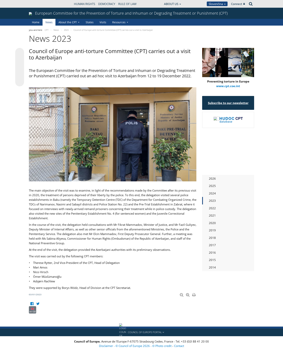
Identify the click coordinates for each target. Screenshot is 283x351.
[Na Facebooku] (32, 304)
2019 (212, 230)
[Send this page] (20, 82)
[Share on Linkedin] (20, 75)
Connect (236, 4)
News (49, 22)
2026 (212, 178)
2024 (212, 193)
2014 (212, 267)
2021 (212, 215)
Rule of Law (127, 4)
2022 (212, 208)
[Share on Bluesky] (20, 53)
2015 (212, 260)
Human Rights (84, 4)
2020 (212, 223)
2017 (212, 245)
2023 (212, 201)
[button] (141, 332)
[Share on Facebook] (20, 67)
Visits (103, 22)
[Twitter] (38, 304)
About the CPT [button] (68, 22)
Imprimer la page (194, 294)
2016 (212, 252)
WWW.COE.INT (38, 4)
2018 (212, 238)
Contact (179, 346)
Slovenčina (216, 4)
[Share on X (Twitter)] (20, 60)
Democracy (106, 4)
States (90, 22)
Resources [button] (119, 22)
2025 (212, 186)
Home (35, 22)
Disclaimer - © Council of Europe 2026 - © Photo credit (135, 346)
